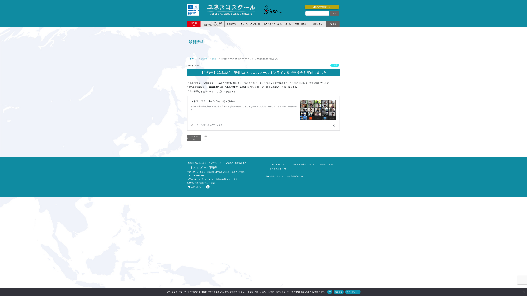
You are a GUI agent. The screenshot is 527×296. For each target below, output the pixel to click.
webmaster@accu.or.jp (205, 183)
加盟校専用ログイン (322, 7)
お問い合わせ (196, 187)
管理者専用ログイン (278, 169)
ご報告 (334, 65)
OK (329, 292)
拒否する (338, 292)
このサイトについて (278, 164)
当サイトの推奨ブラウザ (303, 164)
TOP (204, 140)
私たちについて (327, 164)
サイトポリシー (352, 292)
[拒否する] (523, 292)
